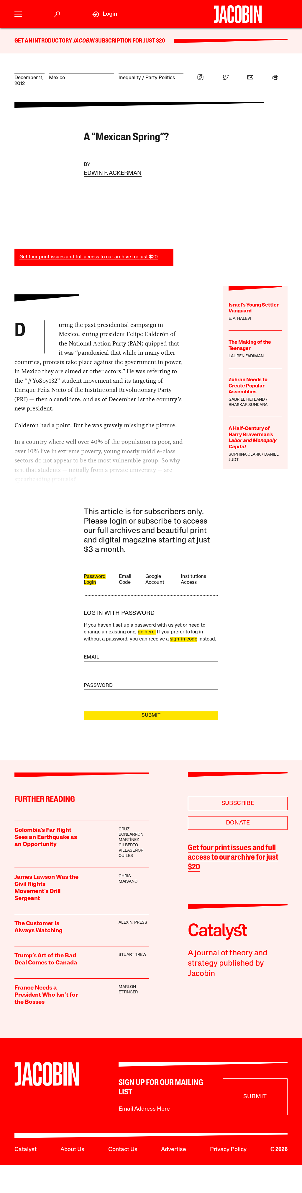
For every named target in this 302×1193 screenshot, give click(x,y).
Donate (238, 823)
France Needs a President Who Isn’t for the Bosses (46, 995)
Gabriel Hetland (247, 399)
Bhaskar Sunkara (248, 405)
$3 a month (104, 550)
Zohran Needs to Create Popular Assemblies (248, 386)
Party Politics (160, 77)
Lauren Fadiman (246, 356)
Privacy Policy (228, 1150)
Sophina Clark (245, 454)
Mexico (57, 77)
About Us (72, 1150)
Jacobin (83, 41)
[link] (104, 14)
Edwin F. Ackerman (113, 173)
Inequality (130, 77)
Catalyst (25, 1150)
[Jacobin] (238, 14)
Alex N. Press (133, 922)
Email (91, 657)
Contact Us (122, 1150)
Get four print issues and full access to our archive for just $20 (88, 257)
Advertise (173, 1150)
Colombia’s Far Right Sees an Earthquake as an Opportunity (45, 837)
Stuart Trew (132, 955)
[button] (18, 14)
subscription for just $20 (129, 41)
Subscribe (238, 803)
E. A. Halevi (240, 319)
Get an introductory (43, 41)
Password (98, 685)
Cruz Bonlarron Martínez (131, 834)
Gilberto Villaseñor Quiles (131, 850)
